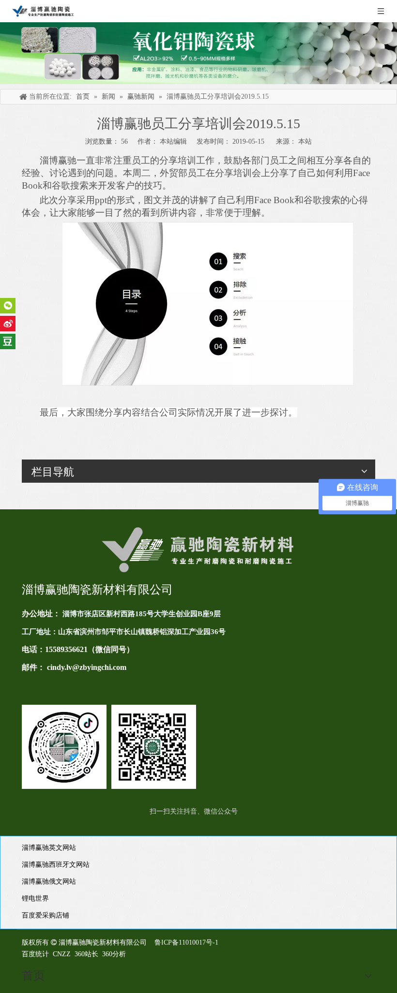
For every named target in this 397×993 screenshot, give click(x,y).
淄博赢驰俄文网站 (49, 881)
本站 (305, 141)
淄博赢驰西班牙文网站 (56, 864)
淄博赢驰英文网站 (49, 847)
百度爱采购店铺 (45, 915)
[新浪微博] (7, 323)
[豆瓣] (7, 341)
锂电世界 (35, 898)
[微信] (7, 305)
